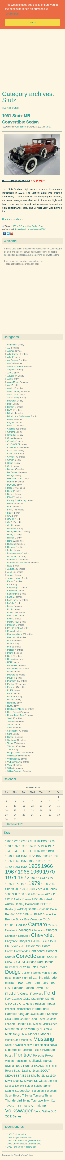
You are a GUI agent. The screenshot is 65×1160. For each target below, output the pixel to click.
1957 (16, 861)
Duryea (10, 494)
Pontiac (10, 684)
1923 (15, 841)
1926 (22, 841)
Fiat (9, 506)
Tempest (38, 1095)
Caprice (53, 925)
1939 (15, 851)
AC (8, 348)
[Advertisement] (32, 58)
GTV (15, 1003)
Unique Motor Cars (16, 752)
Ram (9, 693)
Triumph (11, 746)
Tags (7, 832)
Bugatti (10, 422)
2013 (25, 889)
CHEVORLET (13, 444)
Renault (11, 703)
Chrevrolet (12, 450)
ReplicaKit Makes (40, 1060)
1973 (33, 878)
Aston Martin (13, 382)
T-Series (27, 1095)
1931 (13, 226)
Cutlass (31, 962)
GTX (22, 1003)
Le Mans (51, 1018)
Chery (10, 438)
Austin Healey (13, 391)
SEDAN (10, 1075)
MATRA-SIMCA (14, 628)
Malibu (37, 1023)
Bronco (10, 919)
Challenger (23, 930)
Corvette (26, 956)
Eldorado (50, 977)
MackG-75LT (13, 622)
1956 (8, 861)
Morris (10, 653)
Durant (10, 491)
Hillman (11, 538)
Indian (10, 550)
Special (52, 1080)
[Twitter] (8, 233)
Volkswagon (13, 759)
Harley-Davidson (15, 531)
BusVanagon (33, 919)
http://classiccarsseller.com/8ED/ (30, 229)
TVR (9, 749)
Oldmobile (12, 665)
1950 (16, 856)
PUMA (10, 690)
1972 (23, 877)
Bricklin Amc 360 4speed (19, 416)
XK (7, 1116)
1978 (24, 884)
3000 (8, 894)
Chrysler (11, 457)
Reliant (10, 699)
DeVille (42, 967)
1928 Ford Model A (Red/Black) (22, 1147)
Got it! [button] (32, 22)
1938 (8, 851)
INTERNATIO (13, 556)
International (13, 559)
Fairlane (18, 988)
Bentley (10, 407)
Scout (35, 1070)
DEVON (11, 485)
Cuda (8, 962)
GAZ (9, 516)
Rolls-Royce (13, 712)
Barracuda (32, 904)
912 (7, 899)
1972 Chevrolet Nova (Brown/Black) (24, 1144)
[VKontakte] (4, 233)
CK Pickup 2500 (15, 946)
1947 (44, 851)
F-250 (36, 982)
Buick (9, 425)
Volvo (9, 765)
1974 (41, 878)
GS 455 (49, 998)
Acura (10, 351)
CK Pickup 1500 (46, 941)
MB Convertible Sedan (27, 226)
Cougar (41, 956)
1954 (46, 856)
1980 (44, 884)
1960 (39, 861)
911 (53, 894)
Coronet (51, 951)
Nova (53, 1045)
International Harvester (18, 562)
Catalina (10, 930)
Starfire (9, 1090)
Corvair (10, 956)
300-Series (50, 889)
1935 (36, 846)
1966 (47, 866)
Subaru (10, 737)
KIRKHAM (12, 591)
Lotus (9, 619)
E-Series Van (39, 972)
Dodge (10, 488)
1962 (8, 867)
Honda (10, 541)
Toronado (37, 1100)
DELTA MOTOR (14, 478)
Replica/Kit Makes (15, 709)
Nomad (44, 1044)
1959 (31, 861)
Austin (10, 388)
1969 (36, 872)
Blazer (29, 914)
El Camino (36, 977)
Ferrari (10, 503)
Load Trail (12, 615)
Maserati (11, 625)
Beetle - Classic (38, 909)
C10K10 (10, 925)
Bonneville (49, 914)
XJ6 (53, 1111)
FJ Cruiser (22, 993)
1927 (29, 841)
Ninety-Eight (31, 1044)
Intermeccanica (14, 553)
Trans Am (28, 1105)
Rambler (11, 696)
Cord (9, 466)
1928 (36, 841)
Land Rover (12, 600)
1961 (47, 861)
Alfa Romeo (12, 354)
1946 (36, 851)
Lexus (10, 606)
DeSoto (10, 482)
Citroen (10, 460)
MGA (49, 1028)
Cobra (10, 463)
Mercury (11, 637)
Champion (38, 930)
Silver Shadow (14, 1080)
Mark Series (49, 1023)
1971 (11, 877)
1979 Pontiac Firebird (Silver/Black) (24, 1140)
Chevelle (11, 441)
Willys (10, 768)
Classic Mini (33, 946)
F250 (8, 988)
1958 (24, 861)
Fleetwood (36, 993)
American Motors (15, 366)
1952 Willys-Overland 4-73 (19, 1137)
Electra (9, 982)
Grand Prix (37, 998)
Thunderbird (13, 1100)
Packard (11, 675)
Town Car (49, 1100)
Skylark (28, 1080)
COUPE (52, 956)
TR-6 (18, 1105)
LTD (29, 1023)
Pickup (37, 1049)
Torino (26, 1100)
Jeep (9, 572)
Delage (10, 475)
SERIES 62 (23, 1075)
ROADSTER (42, 1065)
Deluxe (21, 967)
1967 (11, 872)
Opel (9, 671)
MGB (8, 1034)
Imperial (10, 1008)
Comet (9, 951)
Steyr (9, 728)
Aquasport (12, 376)
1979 (34, 883)
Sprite (47, 1085)
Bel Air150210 (14, 914)
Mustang (43, 1039)
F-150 (27, 982)
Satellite (26, 1070)
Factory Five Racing (16, 500)
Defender (10, 967)
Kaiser (10, 581)
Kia (8, 584)
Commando (21, 951)
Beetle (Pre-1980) (16, 909)
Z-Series (15, 1116)
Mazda (10, 631)
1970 (49, 872)
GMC (9, 522)
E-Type (53, 972)
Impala (50, 1003)
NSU (9, 662)
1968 (23, 872)
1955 (54, 856)
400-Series (37, 894)
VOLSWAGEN (14, 762)
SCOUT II (46, 1070)
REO (9, 706)
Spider (29, 1085)
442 (47, 894)
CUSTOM (19, 962)
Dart (40, 962)
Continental (37, 951)
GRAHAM (11, 528)
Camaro (11, 432)
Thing (48, 1095)
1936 (44, 846)
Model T (46, 1034)
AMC (9, 363)
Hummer (11, 547)
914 (13, 899)
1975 (49, 878)
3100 (21, 894)
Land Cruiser (21, 1019)
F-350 (44, 982)
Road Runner (24, 1065)
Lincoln (10, 612)
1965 (34, 866)
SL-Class (40, 1081)
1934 (29, 846)
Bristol (10, 419)
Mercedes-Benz (14, 634)
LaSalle (11, 603)
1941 (29, 851)
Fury (8, 998)
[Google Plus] (12, 233)
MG (9, 640)
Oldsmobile (12, 668)
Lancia (10, 597)
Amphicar (11, 369)
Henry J (11, 534)
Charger (51, 930)
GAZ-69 (11, 519)
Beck (9, 404)
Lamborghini (13, 594)
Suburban (38, 1090)
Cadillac (11, 429)
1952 (31, 856)
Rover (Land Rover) (16, 715)
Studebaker (12, 731)
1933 (22, 846)
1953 (39, 856)
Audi (9, 385)
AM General (13, 360)
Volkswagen (13, 756)
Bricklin (10, 413)
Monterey (26, 1039)
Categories (11, 337)
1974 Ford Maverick (16, 1134)
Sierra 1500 (48, 1075)
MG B (9, 643)
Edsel (10, 497)
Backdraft (11, 401)
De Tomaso (12, 472)
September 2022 (15, 824)
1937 (51, 846)
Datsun (10, 469)
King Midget (13, 587)
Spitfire (38, 1085)
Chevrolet (11, 447)
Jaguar (10, 569)
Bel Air (54, 909)
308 (14, 894)
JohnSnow (21, 127)
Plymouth (11, 681)
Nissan (10, 659)
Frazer (10, 513)
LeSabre (10, 1023)
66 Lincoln (12, 345)
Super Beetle (13, 1095)
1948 (51, 851)
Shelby (10, 721)
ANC (9, 373)
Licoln (10, 609)
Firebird (10, 993)
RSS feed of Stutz (10, 108)
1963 (16, 867)
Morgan (11, 650)
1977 (16, 884)
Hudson (11, 544)
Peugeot (11, 678)
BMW (9, 410)
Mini (9, 647)
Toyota (10, 743)
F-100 (19, 982)
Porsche (11, 687)
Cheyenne (11, 941)
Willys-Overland (14, 771)
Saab (9, 718)
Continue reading (12, 219)
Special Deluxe (14, 1085)
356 (27, 894)
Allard (10, 357)
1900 (8, 841)
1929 (44, 841)
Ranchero (21, 1060)
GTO (8, 1003)
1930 (51, 841)
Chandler (11, 435)
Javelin (34, 1013)
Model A (34, 1034)
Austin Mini (12, 394)
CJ (33, 941)
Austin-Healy (13, 397)
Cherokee (11, 935)
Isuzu (9, 566)
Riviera (9, 1065)
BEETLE (45, 904)
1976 (8, 884)
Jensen (10, 575)
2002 (18, 889)
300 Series (35, 889)
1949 (8, 856)
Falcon (29, 988)
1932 (15, 846)
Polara (9, 1055)
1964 (24, 867)
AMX (42, 899)
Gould (10, 525)
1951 (24, 856)
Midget (17, 1034)
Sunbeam (11, 740)
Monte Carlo (12, 1039)
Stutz (47, 127)
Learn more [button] (13, 13)
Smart (10, 724)
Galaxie (16, 998)
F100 (52, 982)
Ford (9, 510)
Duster (25, 972)
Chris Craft (12, 454)
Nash (9, 656)
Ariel (9, 379)
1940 (22, 851)
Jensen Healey (14, 578)
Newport (17, 1044)
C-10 (46, 919)
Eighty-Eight (20, 977)
